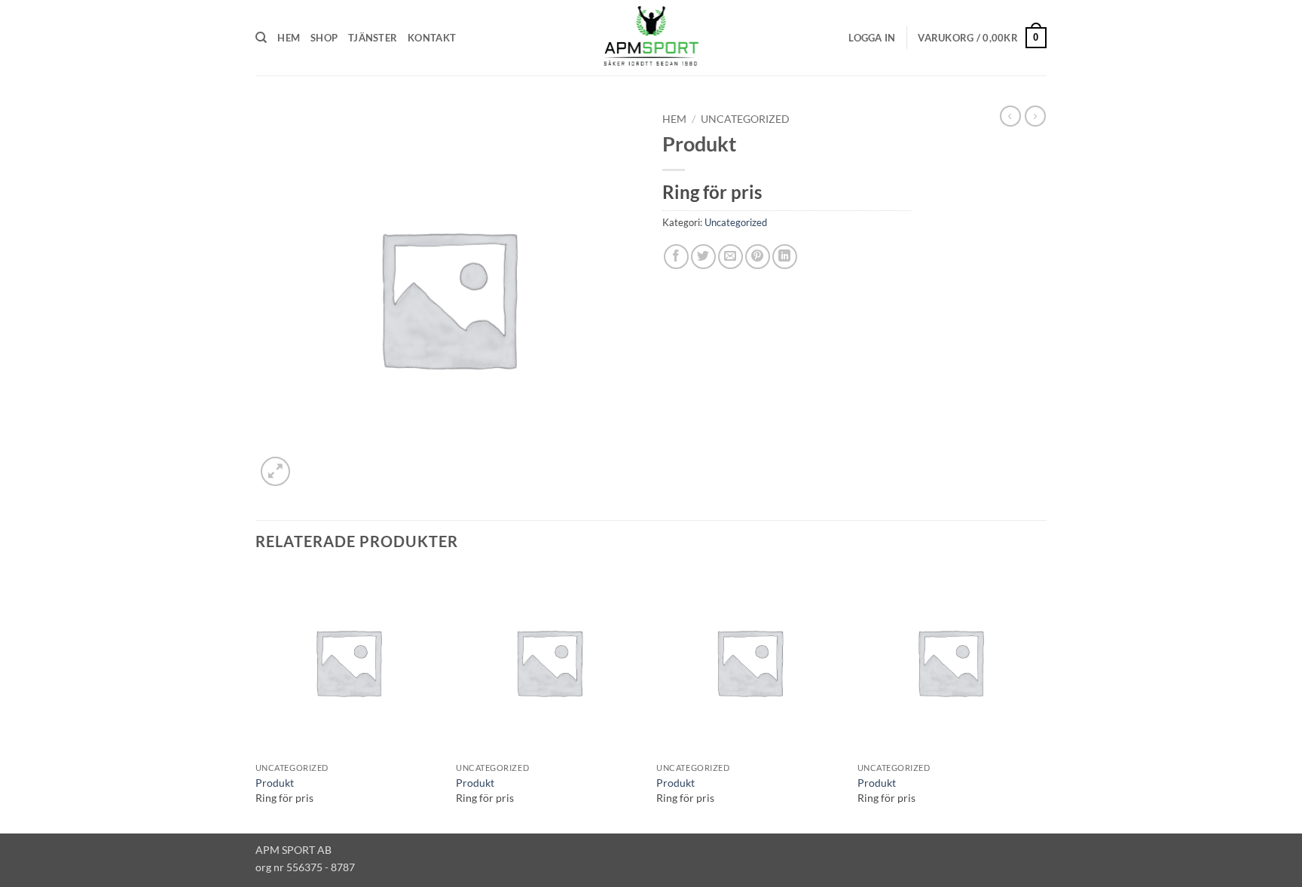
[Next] (1042, 699)
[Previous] (256, 699)
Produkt (274, 782)
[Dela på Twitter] (703, 256)
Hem (288, 38)
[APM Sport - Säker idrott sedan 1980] (651, 37)
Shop (324, 38)
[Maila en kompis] (730, 256)
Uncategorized (745, 119)
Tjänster (372, 38)
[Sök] (261, 37)
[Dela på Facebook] (676, 256)
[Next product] (1010, 116)
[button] (871, 38)
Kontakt (432, 38)
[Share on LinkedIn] (784, 256)
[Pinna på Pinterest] (757, 256)
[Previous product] (1035, 116)
